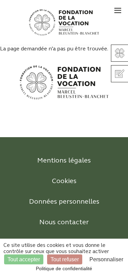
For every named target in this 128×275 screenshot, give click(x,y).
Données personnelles (64, 201)
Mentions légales (64, 160)
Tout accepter (24, 259)
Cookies (64, 181)
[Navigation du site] (118, 10)
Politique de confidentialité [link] (64, 268)
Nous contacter (64, 222)
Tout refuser (65, 259)
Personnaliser (106, 259)
